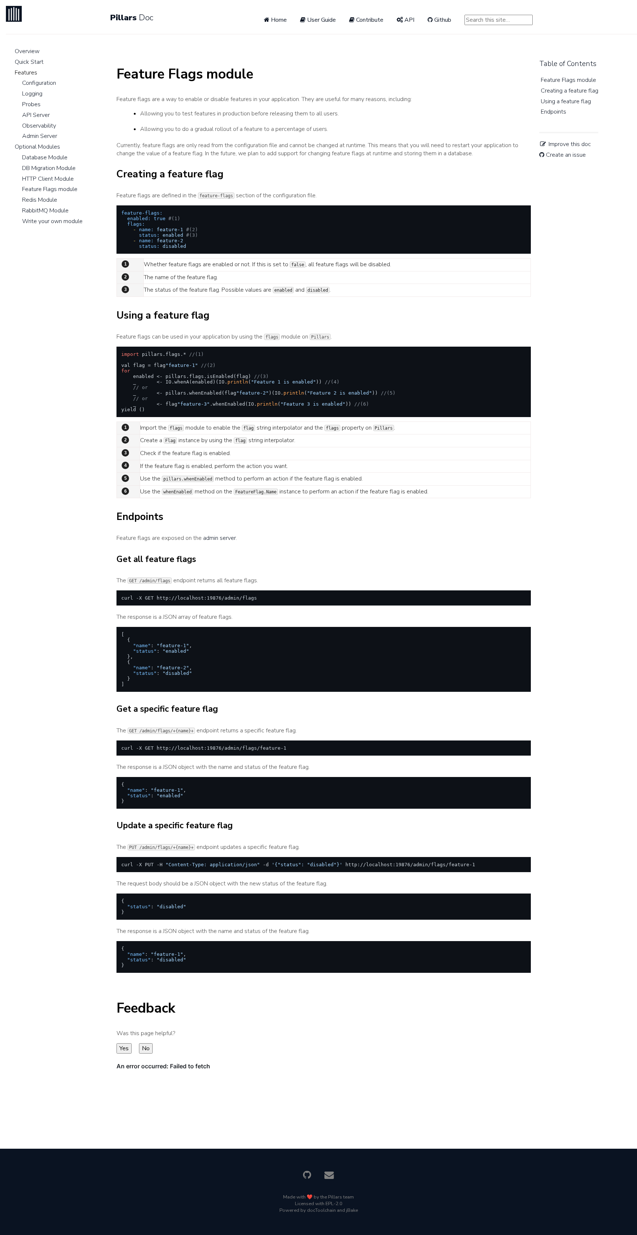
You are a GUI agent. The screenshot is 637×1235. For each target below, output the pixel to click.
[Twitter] (307, 1176)
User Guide (321, 20)
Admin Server (39, 136)
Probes (31, 104)
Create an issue (565, 155)
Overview (27, 51)
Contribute (369, 20)
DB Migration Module (49, 168)
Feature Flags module (49, 189)
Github (442, 20)
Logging (32, 94)
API (408, 20)
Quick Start (29, 62)
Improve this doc (569, 144)
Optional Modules (37, 147)
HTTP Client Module (48, 179)
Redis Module (39, 200)
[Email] (329, 1176)
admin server (219, 538)
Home (278, 20)
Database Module (44, 157)
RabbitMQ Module (45, 211)
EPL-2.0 (334, 1203)
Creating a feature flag (569, 91)
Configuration (39, 83)
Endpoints (553, 112)
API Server (36, 115)
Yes (124, 1048)
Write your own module (52, 221)
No (146, 1048)
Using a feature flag (566, 101)
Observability (39, 126)
